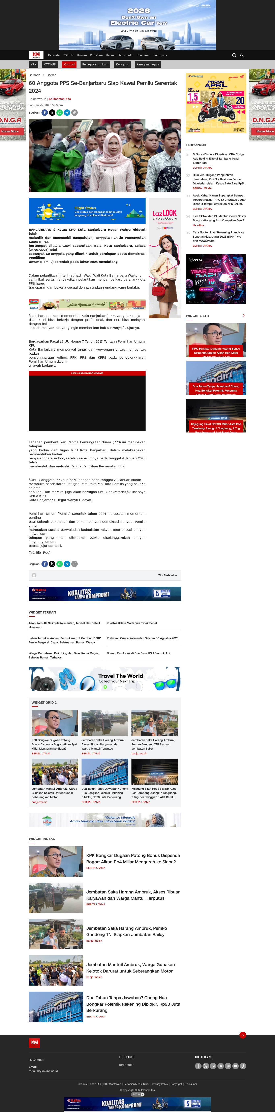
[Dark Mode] (242, 55)
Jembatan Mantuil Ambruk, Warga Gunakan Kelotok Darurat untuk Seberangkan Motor (54, 793)
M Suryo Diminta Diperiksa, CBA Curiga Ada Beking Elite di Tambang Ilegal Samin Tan (218, 159)
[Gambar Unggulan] (105, 191)
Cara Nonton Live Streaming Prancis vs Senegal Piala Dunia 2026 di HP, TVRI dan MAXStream (218, 237)
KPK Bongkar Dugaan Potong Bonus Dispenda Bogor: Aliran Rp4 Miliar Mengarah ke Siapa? (54, 744)
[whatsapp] (59, 112)
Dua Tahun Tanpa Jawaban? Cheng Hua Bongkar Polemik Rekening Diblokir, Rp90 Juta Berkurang (105, 793)
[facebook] (44, 112)
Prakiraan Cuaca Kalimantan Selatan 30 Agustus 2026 (142, 638)
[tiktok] (243, 1066)
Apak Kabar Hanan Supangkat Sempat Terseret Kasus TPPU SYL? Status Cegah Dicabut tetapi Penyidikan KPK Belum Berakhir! (219, 202)
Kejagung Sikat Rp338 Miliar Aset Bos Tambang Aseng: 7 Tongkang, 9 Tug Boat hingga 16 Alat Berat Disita (154, 795)
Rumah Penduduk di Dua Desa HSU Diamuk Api (138, 653)
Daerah (51, 75)
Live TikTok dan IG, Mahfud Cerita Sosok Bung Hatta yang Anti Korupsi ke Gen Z (219, 218)
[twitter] (52, 112)
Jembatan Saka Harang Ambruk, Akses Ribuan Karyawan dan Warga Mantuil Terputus (103, 744)
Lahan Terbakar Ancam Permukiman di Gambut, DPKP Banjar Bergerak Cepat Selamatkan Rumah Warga (65, 640)
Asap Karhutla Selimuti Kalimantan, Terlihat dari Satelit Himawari (64, 625)
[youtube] (235, 1066)
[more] (243, 316)
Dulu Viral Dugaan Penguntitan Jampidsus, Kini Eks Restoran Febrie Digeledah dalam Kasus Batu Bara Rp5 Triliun (218, 181)
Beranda (34, 75)
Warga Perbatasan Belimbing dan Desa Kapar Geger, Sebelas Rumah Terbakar (64, 655)
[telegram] (67, 112)
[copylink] (74, 112)
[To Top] (242, 1035)
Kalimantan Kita (60, 99)
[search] (234, 55)
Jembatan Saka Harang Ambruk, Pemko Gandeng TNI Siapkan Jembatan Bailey (153, 744)
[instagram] (228, 1066)
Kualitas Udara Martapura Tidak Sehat (132, 623)
